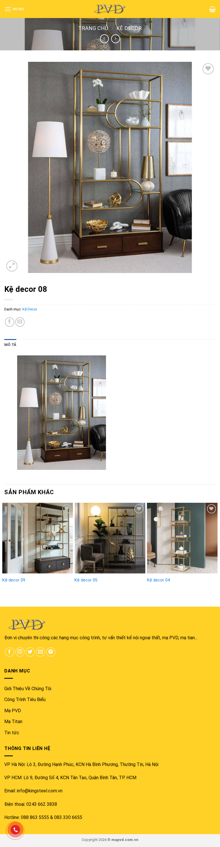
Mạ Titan (13, 721)
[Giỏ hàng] (212, 9)
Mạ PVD (12, 710)
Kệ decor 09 (13, 580)
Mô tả (10, 345)
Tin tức (11, 732)
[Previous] (4, 544)
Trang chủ (93, 28)
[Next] (215, 544)
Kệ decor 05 (85, 580)
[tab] (10, 345)
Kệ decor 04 (158, 580)
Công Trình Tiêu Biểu (25, 699)
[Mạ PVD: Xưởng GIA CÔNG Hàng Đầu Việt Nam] (110, 9)
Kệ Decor (129, 28)
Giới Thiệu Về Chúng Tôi (27, 688)
